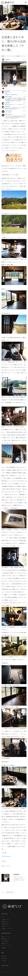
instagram (7, 856)
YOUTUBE (4, 961)
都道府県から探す (5, 939)
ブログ (3, 856)
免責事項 (3, 948)
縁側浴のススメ (5, 943)
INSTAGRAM (4, 958)
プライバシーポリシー (6, 946)
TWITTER (4, 956)
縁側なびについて (5, 937)
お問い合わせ (5, 965)
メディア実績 (4, 941)
